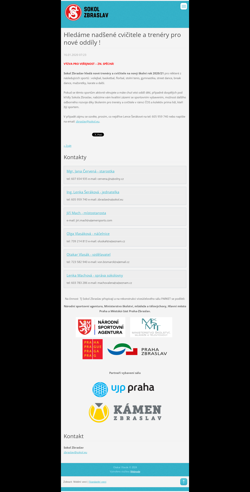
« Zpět (67, 146)
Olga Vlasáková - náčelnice (88, 233)
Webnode (135, 471)
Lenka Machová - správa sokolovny (95, 275)
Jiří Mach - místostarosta (86, 213)
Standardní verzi (97, 481)
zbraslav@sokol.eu (87, 121)
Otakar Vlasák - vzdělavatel (89, 254)
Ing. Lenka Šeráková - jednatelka (93, 192)
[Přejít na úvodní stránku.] (112, 14)
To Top (183, 481)
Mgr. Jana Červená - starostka (91, 171)
